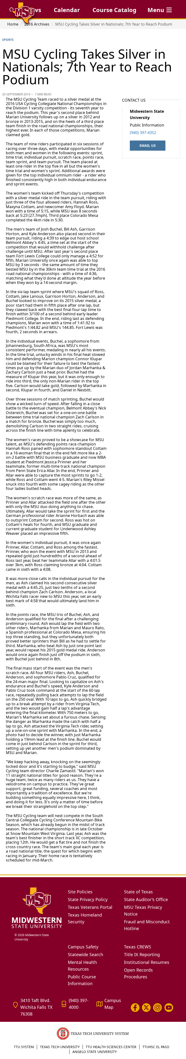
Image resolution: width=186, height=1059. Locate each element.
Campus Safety (83, 947)
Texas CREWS (137, 947)
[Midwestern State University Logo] (37, 907)
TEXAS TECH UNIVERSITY (60, 1047)
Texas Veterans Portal (90, 907)
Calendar (67, 10)
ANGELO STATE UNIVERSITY (94, 1051)
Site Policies (80, 892)
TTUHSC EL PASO (155, 1047)
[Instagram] (157, 1007)
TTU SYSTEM (24, 1047)
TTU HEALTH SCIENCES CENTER (111, 1047)
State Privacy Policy (88, 899)
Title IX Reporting (142, 954)
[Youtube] (168, 1007)
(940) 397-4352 (143, 132)
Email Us (148, 145)
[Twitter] (146, 1007)
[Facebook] (135, 1007)
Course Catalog (114, 10)
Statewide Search (85, 954)
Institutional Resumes (146, 962)
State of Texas (138, 892)
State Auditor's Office (146, 899)
